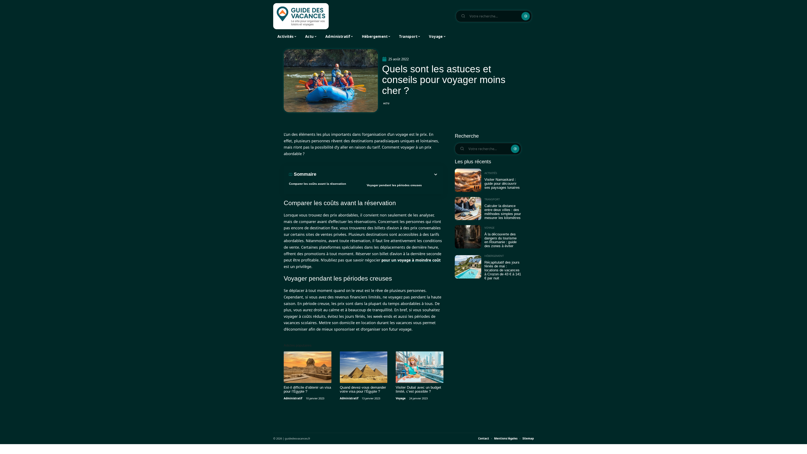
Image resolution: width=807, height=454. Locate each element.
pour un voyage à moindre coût (411, 260)
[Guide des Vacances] (301, 16)
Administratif (293, 398)
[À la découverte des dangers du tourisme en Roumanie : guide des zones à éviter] (468, 236)
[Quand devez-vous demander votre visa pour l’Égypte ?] (364, 367)
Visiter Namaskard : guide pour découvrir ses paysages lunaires (502, 183)
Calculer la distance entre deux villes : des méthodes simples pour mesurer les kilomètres (502, 212)
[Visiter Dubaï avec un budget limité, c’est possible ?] (419, 367)
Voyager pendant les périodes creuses (394, 185)
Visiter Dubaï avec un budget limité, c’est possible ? (418, 389)
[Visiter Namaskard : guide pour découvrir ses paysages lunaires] (468, 180)
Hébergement (494, 256)
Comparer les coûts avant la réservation (317, 183)
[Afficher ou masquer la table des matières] (377, 174)
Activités (490, 173)
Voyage (401, 398)
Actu (386, 103)
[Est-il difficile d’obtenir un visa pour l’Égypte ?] (307, 367)
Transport (492, 199)
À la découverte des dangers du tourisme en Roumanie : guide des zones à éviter (500, 240)
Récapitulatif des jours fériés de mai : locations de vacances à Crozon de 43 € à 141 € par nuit (502, 270)
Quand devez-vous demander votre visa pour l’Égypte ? (363, 389)
